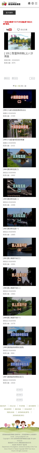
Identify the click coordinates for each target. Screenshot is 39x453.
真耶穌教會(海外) (18, 415)
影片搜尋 (9, 13)
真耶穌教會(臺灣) (23, 412)
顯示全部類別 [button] (19, 399)
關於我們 (3, 406)
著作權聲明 (32, 406)
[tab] (9, 29)
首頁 (29, 3)
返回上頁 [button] (32, 78)
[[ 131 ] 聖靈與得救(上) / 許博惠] (19, 41)
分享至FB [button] (15, 78)
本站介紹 (12, 406)
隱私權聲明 (7, 409)
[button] (32, 3)
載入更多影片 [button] (19, 389)
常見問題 (22, 406)
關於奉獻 (18, 409)
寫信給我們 (28, 409)
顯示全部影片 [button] (19, 394)
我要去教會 (10, 412)
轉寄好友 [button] (7, 78)
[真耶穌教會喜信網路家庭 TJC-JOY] (11, 3)
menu (36, 3)
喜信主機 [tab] (23, 30)
